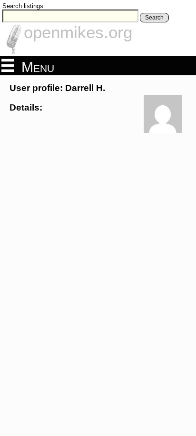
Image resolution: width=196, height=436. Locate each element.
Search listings (22, 6)
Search (154, 17)
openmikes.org (78, 32)
